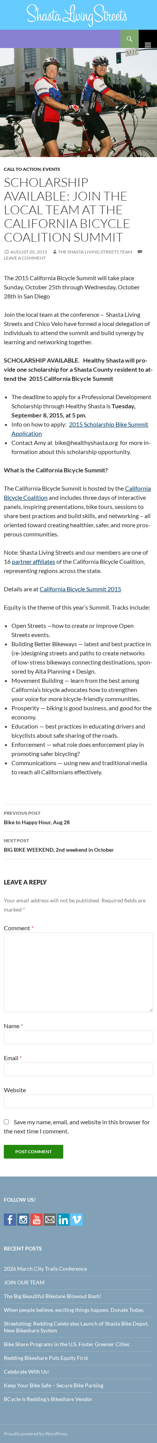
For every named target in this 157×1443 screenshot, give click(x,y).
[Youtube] (36, 1219)
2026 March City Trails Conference (45, 1268)
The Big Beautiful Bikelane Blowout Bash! (52, 1296)
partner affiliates (33, 561)
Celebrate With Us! (26, 1371)
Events (51, 169)
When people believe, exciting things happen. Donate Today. (74, 1310)
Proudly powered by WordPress (35, 1434)
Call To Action (22, 169)
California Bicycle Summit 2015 (80, 588)
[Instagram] (23, 1219)
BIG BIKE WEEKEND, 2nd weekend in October (59, 845)
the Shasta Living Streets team (95, 252)
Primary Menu (148, 39)
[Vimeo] (76, 1219)
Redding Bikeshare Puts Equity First (46, 1358)
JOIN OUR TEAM (24, 1282)
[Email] (50, 1219)
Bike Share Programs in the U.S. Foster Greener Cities (66, 1344)
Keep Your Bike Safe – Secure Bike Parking (53, 1385)
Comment (19, 927)
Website (15, 1089)
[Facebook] (10, 1219)
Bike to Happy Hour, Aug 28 (37, 817)
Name (13, 1025)
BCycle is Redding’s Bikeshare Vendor (48, 1399)
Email (13, 1057)
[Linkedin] (63, 1219)
